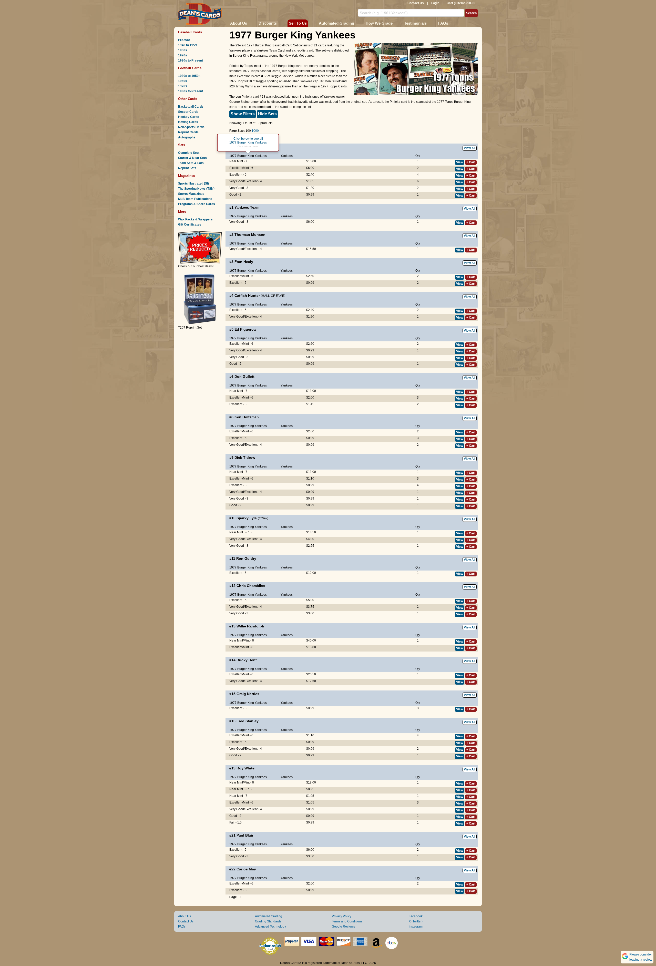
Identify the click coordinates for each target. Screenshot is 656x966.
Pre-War (184, 40)
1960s (182, 50)
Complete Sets (189, 153)
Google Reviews (343, 926)
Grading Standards (268, 921)
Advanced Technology (270, 926)
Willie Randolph (250, 626)
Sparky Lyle (247, 518)
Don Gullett (244, 376)
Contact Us (415, 3)
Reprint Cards (188, 132)
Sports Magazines (191, 194)
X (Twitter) (416, 921)
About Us (238, 23)
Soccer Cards (188, 112)
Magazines (186, 176)
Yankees (287, 156)
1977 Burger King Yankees (248, 156)
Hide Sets (267, 114)
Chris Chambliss (251, 586)
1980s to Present (190, 60)
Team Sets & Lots (191, 163)
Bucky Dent (247, 660)
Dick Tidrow (244, 457)
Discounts (268, 23)
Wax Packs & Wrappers (195, 219)
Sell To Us (298, 23)
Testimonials (415, 23)
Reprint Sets (187, 168)
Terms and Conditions (347, 921)
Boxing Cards (188, 122)
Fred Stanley (248, 721)
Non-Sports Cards (191, 127)
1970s (182, 55)
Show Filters (243, 114)
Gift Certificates (189, 224)
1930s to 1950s (189, 76)
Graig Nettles (248, 694)
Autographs (186, 137)
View (459, 162)
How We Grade (379, 23)
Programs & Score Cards (196, 204)
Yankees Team (246, 207)
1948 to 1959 (187, 45)
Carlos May (246, 869)
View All (469, 148)
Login (435, 3)
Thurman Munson (249, 234)
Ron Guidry (246, 558)
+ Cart (470, 162)
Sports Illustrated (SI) (193, 183)
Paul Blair (245, 835)
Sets (181, 145)
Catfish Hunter (247, 295)
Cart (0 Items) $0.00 (461, 3)
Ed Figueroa (245, 329)
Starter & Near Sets (192, 158)
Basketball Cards (190, 106)
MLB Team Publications (195, 199)
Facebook (416, 916)
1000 (255, 131)
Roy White (245, 768)
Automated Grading (336, 23)
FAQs (443, 23)
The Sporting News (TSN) (196, 188)
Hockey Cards (188, 117)
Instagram (416, 926)
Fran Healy (243, 262)
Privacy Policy (341, 916)
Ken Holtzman (246, 417)
